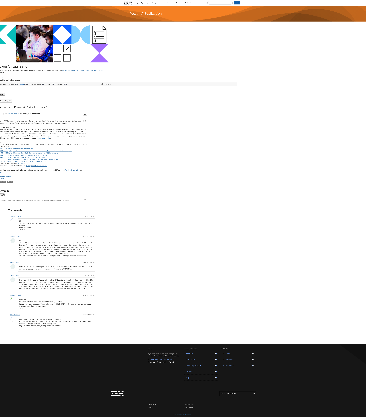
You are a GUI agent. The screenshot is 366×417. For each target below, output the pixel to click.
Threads (13, 84)
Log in (237, 3)
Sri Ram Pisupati (13, 114)
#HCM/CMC (102, 70)
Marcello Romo (15, 315)
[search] (209, 2)
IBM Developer (228, 360)
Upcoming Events (36, 84)
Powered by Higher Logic (183, 414)
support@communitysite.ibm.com (162, 359)
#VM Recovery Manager (88, 70)
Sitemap (189, 372)
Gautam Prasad (15, 236)
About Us (189, 354)
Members (61, 84)
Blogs (23, 84)
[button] (156, 2)
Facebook (68, 170)
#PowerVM (66, 70)
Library (50, 84)
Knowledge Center (43, 138)
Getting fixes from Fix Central (36, 166)
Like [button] (85, 114)
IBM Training (227, 354)
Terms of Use (190, 360)
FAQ (187, 378)
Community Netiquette (194, 366)
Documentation (228, 366)
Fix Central (21, 164)
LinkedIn (76, 170)
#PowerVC (75, 70)
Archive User (14, 262)
